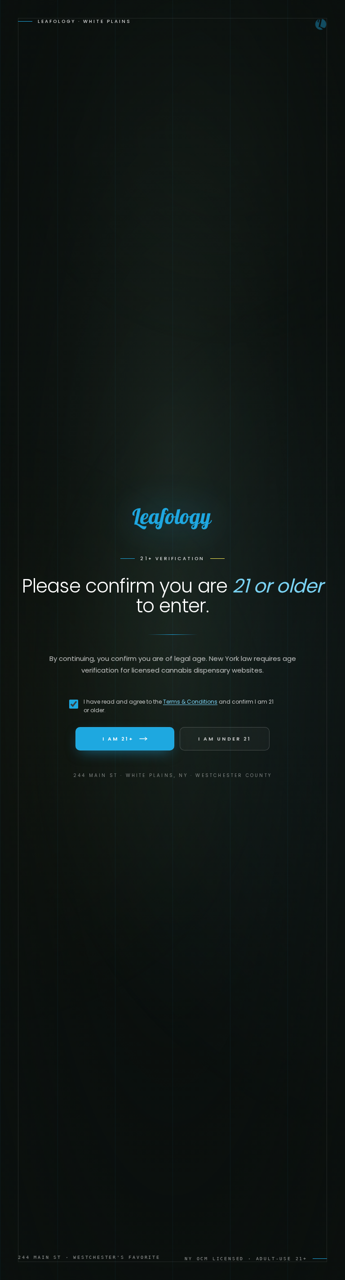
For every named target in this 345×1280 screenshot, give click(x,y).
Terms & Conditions (190, 701)
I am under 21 (224, 738)
